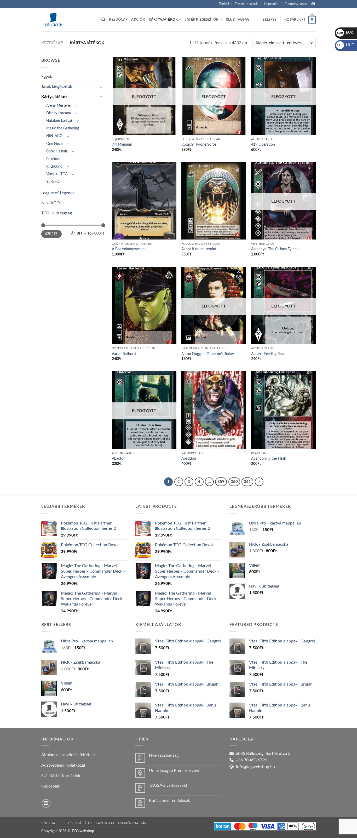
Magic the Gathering (62, 128)
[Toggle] (101, 87)
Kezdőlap (118, 19)
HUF (345, 45)
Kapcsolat (271, 3)
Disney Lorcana (58, 113)
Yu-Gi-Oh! (54, 182)
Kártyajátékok (163, 19)
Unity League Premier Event (174, 770)
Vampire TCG (56, 174)
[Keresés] (103, 20)
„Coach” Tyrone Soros (198, 144)
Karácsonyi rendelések (169, 801)
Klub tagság (238, 19)
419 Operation (263, 144)
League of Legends (57, 193)
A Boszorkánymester (128, 249)
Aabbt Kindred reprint (198, 249)
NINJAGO (54, 136)
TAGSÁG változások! (168, 785)
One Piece (54, 144)
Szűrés (51, 234)
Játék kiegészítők (201, 19)
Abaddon (188, 458)
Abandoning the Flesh (268, 458)
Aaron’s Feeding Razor (269, 354)
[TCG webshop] (67, 19)
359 (220, 482)
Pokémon (53, 159)
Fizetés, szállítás (246, 3)
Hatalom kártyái (59, 121)
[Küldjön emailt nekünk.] (313, 4)
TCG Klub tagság (56, 213)
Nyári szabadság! (164, 755)
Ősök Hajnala (57, 151)
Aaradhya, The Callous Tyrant (274, 249)
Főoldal (224, 3)
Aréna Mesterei (58, 105)
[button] (269, 19)
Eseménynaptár (296, 3)
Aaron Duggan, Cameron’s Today (207, 354)
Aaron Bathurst (124, 354)
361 (247, 482)
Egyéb (46, 77)
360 (234, 482)
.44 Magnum (122, 144)
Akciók (138, 19)
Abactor (118, 458)
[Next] (259, 481)
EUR (345, 33)
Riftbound (54, 166)
